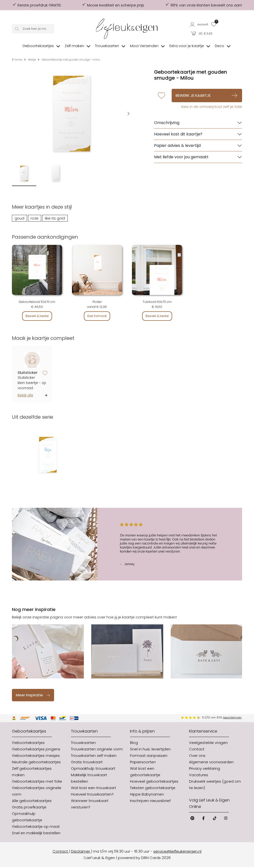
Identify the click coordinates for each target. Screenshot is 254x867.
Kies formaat (97, 316)
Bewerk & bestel (37, 316)
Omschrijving (166, 123)
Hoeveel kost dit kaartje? (178, 134)
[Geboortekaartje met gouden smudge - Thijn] (47, 454)
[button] (199, 24)
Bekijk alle (25, 395)
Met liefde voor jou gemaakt (181, 157)
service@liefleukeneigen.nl (177, 851)
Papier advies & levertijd (177, 145)
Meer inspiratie (29, 695)
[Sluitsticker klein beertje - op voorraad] (32, 360)
